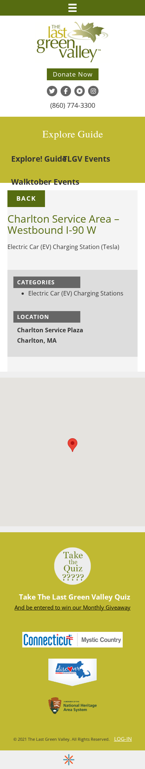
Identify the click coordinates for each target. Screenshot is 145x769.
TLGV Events (86, 159)
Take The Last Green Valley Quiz (74, 597)
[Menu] (72, 8)
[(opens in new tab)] (72, 672)
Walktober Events (45, 182)
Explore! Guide (39, 159)
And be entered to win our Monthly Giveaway (72, 607)
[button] (26, 198)
